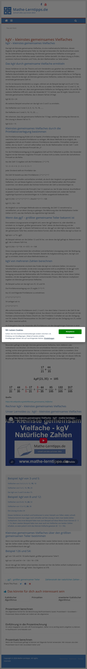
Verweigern (70, 337)
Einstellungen (49, 338)
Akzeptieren (70, 331)
